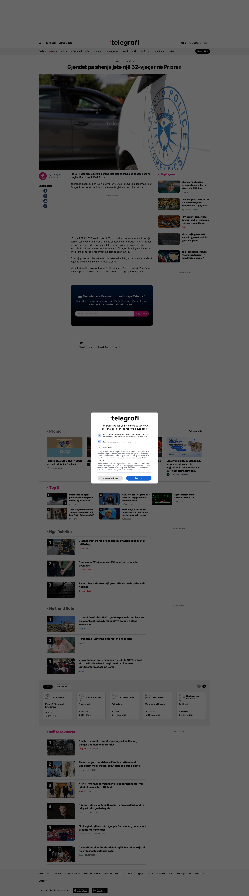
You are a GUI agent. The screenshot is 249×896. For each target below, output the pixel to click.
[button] (124, 447)
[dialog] (124, 448)
